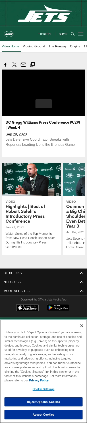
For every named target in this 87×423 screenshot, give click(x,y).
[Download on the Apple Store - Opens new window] (27, 308)
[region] (43, 371)
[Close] (82, 326)
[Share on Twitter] (14, 67)
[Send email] (23, 67)
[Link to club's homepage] (9, 32)
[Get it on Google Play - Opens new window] (58, 309)
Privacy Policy (38, 380)
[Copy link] (32, 65)
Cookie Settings (43, 389)
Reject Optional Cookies (43, 402)
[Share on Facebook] (5, 67)
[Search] (73, 34)
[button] (43, 103)
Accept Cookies (43, 414)
